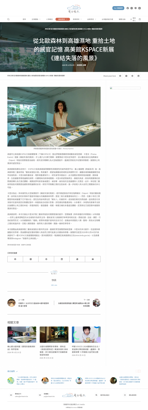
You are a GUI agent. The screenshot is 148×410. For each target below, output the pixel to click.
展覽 (84, 65)
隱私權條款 (132, 395)
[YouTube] (139, 8)
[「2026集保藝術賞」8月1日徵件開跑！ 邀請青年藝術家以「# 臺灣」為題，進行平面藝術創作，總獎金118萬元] (10, 380)
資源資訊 (76, 19)
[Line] (135, 8)
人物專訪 (49, 19)
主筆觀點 (35, 19)
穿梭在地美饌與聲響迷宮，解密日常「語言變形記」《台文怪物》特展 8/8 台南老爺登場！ (61, 380)
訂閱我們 (120, 8)
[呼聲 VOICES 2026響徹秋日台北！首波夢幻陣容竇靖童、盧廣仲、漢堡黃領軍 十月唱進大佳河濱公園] (86, 335)
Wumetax (74, 407)
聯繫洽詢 (122, 19)
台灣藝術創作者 (107, 19)
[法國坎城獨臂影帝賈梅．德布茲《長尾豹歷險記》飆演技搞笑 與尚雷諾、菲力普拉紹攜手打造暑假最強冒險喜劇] (54, 335)
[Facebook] (128, 8)
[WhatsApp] (77, 259)
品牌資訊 (90, 19)
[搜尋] (8, 19)
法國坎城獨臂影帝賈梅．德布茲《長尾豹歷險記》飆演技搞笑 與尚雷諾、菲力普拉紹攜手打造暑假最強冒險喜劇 (54, 350)
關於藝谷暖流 (104, 395)
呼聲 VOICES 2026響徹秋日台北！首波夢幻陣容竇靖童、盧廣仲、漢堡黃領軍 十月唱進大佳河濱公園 (86, 349)
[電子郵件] (93, 259)
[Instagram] (132, 8)
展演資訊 (61, 19)
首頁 (24, 19)
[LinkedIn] (138, 76)
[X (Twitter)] (126, 76)
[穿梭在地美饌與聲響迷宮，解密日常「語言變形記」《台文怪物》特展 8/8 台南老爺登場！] (45, 380)
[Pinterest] (132, 76)
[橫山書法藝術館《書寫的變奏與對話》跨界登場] (21, 335)
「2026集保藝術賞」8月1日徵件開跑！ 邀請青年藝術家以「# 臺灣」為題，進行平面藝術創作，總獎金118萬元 (27, 380)
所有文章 (48, 29)
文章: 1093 (54, 285)
